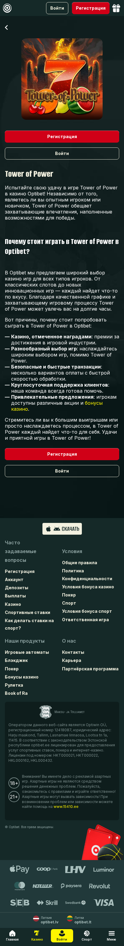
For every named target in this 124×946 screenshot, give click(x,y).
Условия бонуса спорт (87, 611)
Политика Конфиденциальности (87, 574)
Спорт (69, 603)
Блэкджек (16, 660)
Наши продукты (25, 641)
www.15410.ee (66, 806)
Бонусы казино (22, 676)
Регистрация (20, 571)
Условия (72, 551)
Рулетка (14, 685)
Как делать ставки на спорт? (29, 624)
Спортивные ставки (27, 612)
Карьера (71, 660)
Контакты (73, 652)
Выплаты (15, 595)
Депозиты (16, 587)
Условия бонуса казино (88, 586)
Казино (13, 604)
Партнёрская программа (90, 668)
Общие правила (79, 562)
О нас (69, 641)
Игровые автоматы (27, 652)
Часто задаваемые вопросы (20, 551)
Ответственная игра (85, 619)
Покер (69, 594)
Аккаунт (14, 579)
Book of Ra (16, 693)
